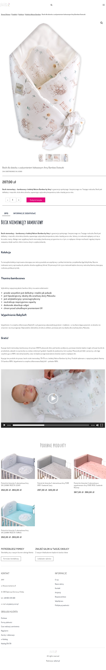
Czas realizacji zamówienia (10, 626)
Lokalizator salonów (44, 559)
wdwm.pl (57, 661)
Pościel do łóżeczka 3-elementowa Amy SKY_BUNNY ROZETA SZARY (15, 484)
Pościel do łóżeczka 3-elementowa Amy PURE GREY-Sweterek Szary (53, 484)
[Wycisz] (97, 425)
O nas (57, 580)
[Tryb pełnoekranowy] (101, 425)
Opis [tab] (6, 213)
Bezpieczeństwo (60, 597)
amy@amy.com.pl (12, 604)
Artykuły (58, 592)
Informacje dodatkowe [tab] (24, 213)
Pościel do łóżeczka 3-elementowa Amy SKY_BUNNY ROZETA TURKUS (15, 531)
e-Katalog (4, 639)
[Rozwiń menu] (103, 5)
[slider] (51, 425)
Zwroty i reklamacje (7, 635)
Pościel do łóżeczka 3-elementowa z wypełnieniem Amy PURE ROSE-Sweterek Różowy (88, 485)
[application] (53, 398)
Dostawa (4, 618)
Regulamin (4, 631)
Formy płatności (6, 622)
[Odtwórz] (4, 425)
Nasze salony (59, 584)
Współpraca (59, 601)
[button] (101, 23)
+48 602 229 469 (9, 598)
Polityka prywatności (62, 605)
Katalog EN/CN (6, 643)
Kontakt (57, 588)
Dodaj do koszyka (36, 200)
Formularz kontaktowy (11, 559)
